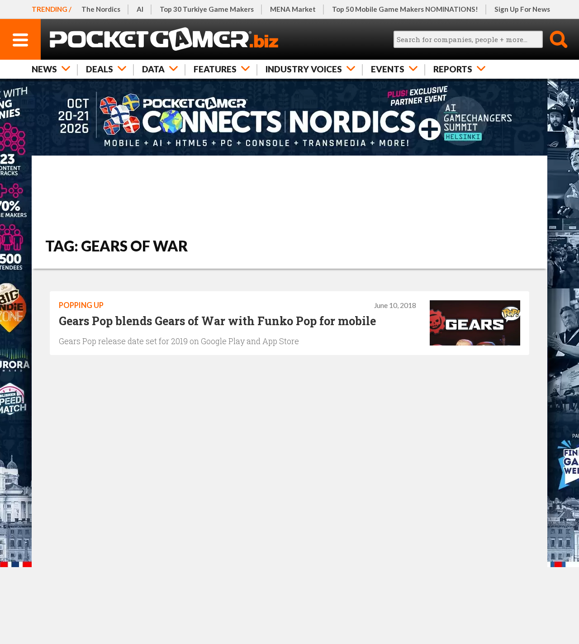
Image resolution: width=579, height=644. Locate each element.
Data (153, 69)
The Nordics (100, 9)
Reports (452, 69)
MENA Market (293, 9)
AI (140, 9)
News (44, 69)
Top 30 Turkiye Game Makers (207, 9)
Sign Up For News (522, 9)
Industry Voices (304, 69)
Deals (99, 69)
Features (215, 69)
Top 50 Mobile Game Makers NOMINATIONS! (405, 9)
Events (387, 69)
